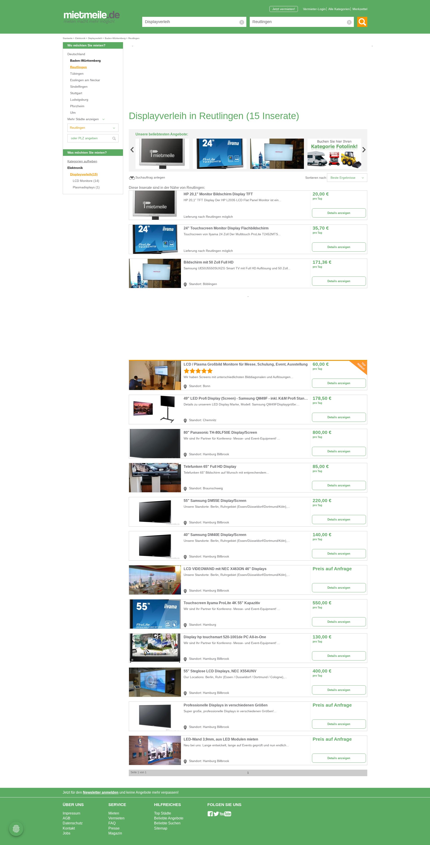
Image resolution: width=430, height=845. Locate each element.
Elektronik (75, 168)
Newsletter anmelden (100, 792)
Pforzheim (77, 106)
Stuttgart (76, 93)
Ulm (73, 112)
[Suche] (362, 22)
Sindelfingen (79, 86)
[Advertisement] (249, 78)
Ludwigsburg (79, 99)
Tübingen (77, 73)
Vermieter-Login (314, 9)
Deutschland (76, 54)
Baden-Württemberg (85, 60)
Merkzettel (360, 9)
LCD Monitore (86, 181)
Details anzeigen (338, 213)
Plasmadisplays (86, 187)
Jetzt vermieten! (283, 9)
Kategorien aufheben (82, 161)
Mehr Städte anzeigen (83, 119)
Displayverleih (84, 174)
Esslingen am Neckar (85, 80)
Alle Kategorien (339, 9)
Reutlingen (78, 67)
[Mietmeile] (92, 17)
